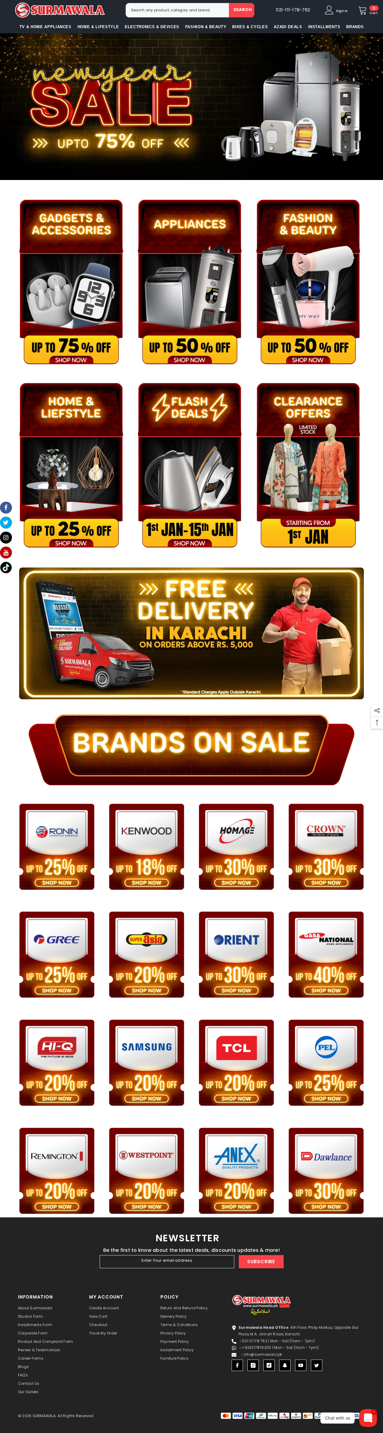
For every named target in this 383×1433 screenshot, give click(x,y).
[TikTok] (269, 1365)
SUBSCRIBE (261, 1261)
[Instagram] (253, 1365)
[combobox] (177, 10)
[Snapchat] (285, 1365)
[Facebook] (237, 1365)
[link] (191, 106)
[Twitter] (316, 1365)
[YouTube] (300, 1365)
